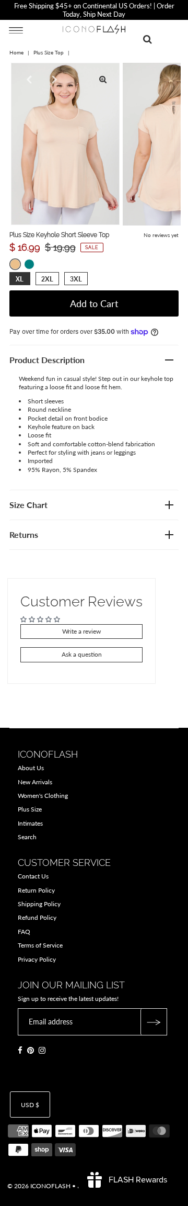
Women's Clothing (43, 795)
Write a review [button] (81, 631)
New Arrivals (35, 782)
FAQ (24, 932)
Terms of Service (40, 945)
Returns (23, 534)
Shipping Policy (39, 904)
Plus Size (30, 809)
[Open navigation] (16, 30)
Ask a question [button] (82, 654)
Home (16, 52)
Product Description (47, 360)
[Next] (53, 79)
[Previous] (27, 79)
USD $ (30, 1105)
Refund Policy (37, 917)
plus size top (48, 52)
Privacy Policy (37, 959)
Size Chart (28, 505)
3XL (76, 279)
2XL (47, 279)
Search (27, 837)
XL (20, 279)
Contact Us (33, 876)
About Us (31, 768)
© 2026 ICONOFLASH (38, 1186)
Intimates (30, 823)
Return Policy (36, 890)
